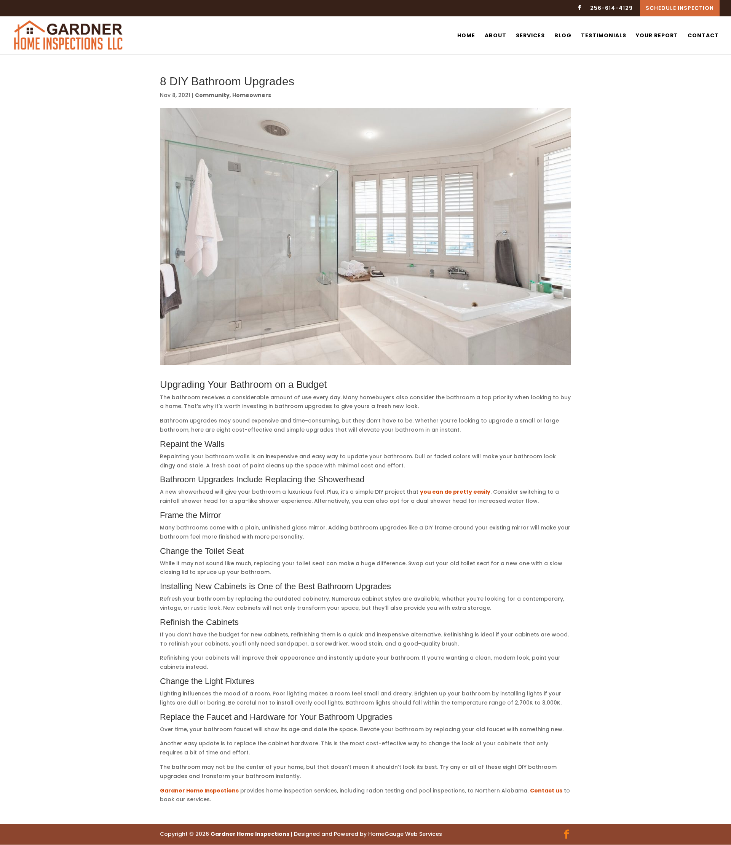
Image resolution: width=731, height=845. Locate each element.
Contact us (546, 790)
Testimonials (603, 36)
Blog (562, 36)
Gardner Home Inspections (199, 790)
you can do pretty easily (455, 492)
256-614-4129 (611, 8)
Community (212, 95)
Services (530, 36)
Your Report (657, 36)
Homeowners (251, 95)
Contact (703, 36)
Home (466, 36)
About (495, 36)
